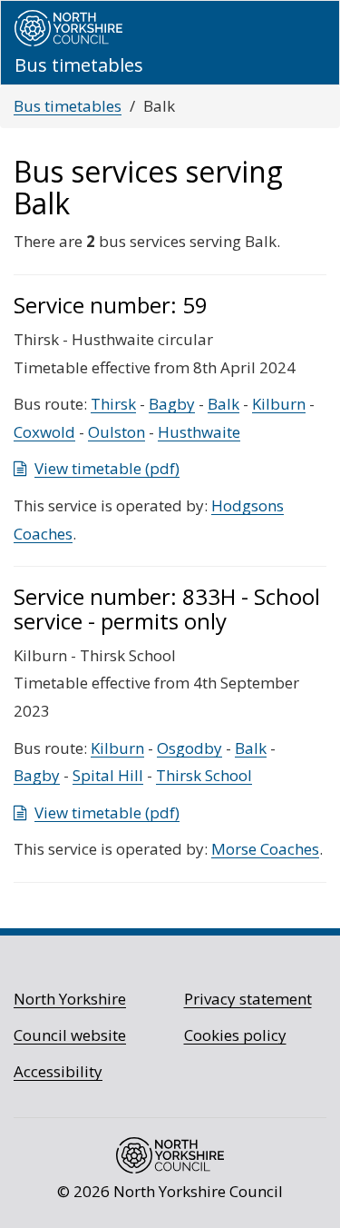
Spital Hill (108, 775)
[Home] (68, 28)
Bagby (172, 403)
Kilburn (279, 403)
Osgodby (189, 748)
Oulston (116, 431)
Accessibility (58, 1071)
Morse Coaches (265, 848)
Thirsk (113, 403)
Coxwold (44, 431)
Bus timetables (67, 105)
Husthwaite (199, 431)
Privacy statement (248, 998)
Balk (223, 403)
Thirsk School (204, 775)
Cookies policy (235, 1035)
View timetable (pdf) (107, 468)
